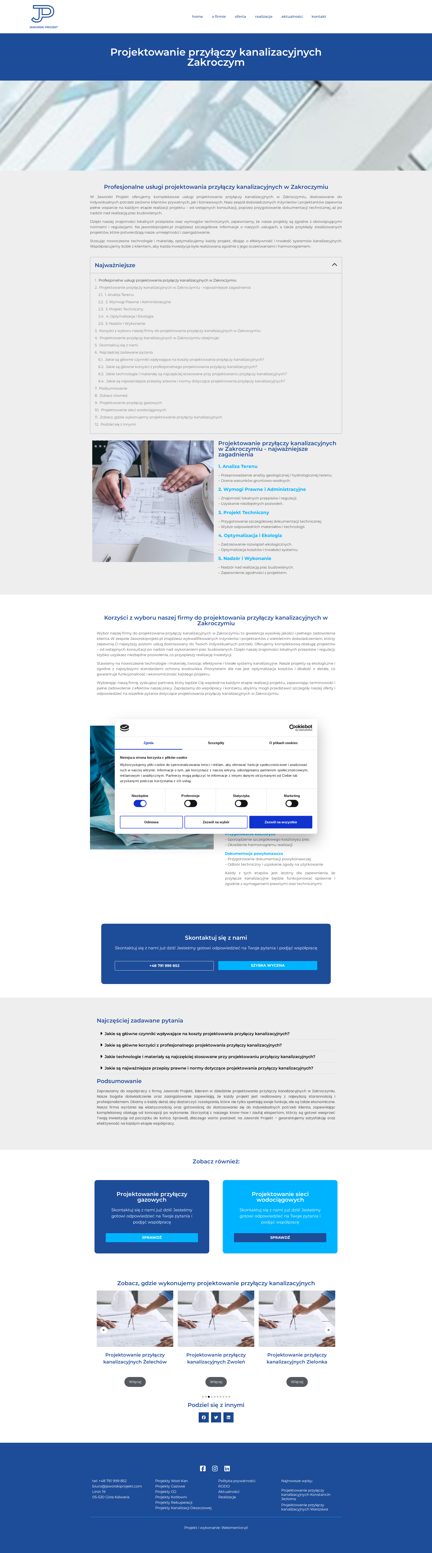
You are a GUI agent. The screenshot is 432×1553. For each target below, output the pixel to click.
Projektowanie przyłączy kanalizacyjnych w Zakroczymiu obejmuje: (159, 338)
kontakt (319, 16)
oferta (240, 16)
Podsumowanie (113, 388)
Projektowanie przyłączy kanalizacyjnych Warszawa (304, 1507)
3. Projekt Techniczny (124, 309)
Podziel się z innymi (118, 424)
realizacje (263, 16)
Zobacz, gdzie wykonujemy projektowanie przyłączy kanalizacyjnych (161, 417)
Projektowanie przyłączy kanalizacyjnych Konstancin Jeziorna (305, 1494)
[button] (334, 265)
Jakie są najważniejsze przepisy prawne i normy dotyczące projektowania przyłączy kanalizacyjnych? (195, 381)
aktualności (292, 16)
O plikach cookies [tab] (283, 743)
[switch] (190, 803)
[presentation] (103, 1330)
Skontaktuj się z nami (118, 345)
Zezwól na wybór (216, 822)
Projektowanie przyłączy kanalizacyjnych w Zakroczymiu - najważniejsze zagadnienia (175, 287)
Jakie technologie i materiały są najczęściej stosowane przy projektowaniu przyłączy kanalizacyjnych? (196, 374)
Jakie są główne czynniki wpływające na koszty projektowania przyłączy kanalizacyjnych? (184, 359)
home (197, 16)
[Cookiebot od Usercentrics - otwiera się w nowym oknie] (292, 728)
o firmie (219, 16)
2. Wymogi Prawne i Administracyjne (138, 302)
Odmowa (151, 822)
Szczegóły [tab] (216, 743)
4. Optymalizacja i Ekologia (129, 316)
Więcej (135, 1382)
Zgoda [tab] (149, 743)
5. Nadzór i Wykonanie (125, 323)
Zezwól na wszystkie (281, 822)
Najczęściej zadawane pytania (126, 352)
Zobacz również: (113, 395)
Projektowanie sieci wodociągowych (133, 410)
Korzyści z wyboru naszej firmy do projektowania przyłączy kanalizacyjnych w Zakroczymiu (180, 331)
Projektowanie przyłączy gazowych (130, 403)
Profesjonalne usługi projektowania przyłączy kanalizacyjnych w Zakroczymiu (167, 280)
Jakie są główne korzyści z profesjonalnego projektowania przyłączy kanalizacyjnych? (181, 367)
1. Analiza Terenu (119, 295)
